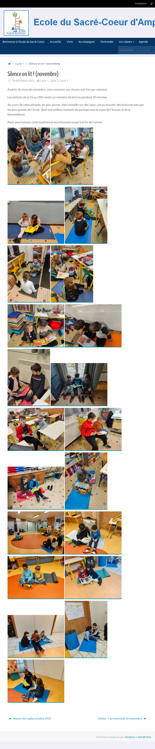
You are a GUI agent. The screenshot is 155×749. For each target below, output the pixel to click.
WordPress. (144, 737)
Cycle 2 (54, 80)
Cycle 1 (19, 63)
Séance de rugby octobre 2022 (31, 718)
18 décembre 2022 (23, 80)
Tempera (130, 737)
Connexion (140, 3)
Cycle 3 (64, 80)
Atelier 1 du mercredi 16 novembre (120, 718)
